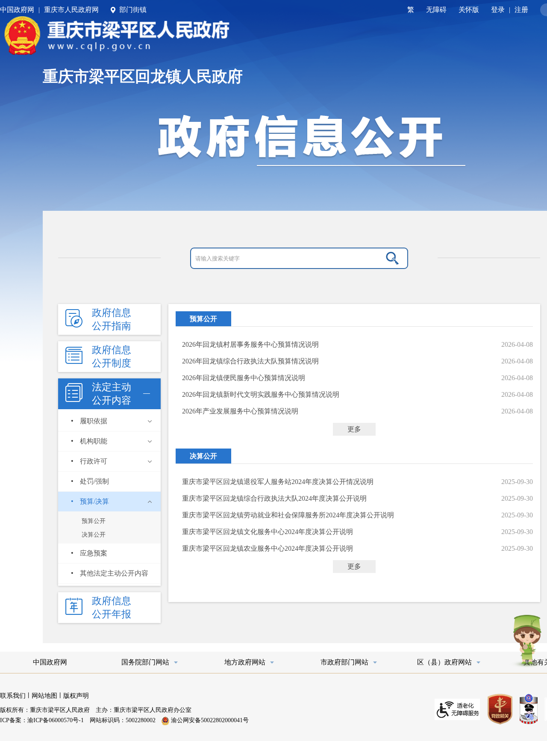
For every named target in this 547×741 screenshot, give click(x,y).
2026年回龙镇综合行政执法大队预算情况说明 (250, 361)
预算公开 (203, 318)
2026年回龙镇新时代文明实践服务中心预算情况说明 (260, 394)
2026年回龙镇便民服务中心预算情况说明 (243, 377)
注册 (521, 9)
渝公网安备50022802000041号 (209, 720)
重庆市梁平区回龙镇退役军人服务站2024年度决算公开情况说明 (277, 481)
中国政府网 (17, 9)
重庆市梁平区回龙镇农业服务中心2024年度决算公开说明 (267, 548)
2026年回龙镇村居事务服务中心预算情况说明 (250, 344)
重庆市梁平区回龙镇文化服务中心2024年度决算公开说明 (267, 531)
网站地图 (44, 695)
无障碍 (436, 9)
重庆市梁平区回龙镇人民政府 (143, 76)
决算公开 (203, 456)
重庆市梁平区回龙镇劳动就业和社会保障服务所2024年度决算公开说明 (288, 515)
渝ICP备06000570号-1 (55, 720)
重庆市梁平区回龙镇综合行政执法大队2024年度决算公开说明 (274, 498)
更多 (354, 429)
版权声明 (76, 695)
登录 (498, 9)
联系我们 (13, 695)
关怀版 (469, 9)
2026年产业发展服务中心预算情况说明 (240, 411)
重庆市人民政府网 (71, 9)
